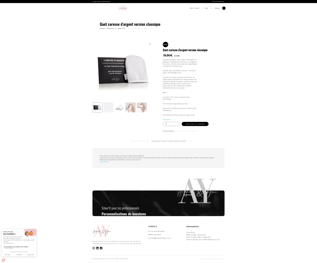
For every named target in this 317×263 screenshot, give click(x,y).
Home (102, 28)
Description (137, 141)
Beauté (121, 28)
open (150, 44)
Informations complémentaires (168, 141)
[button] (178, 124)
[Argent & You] (141, 8)
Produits (111, 28)
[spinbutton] (166, 124)
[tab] (137, 141)
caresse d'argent (190, 131)
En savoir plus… (105, 162)
